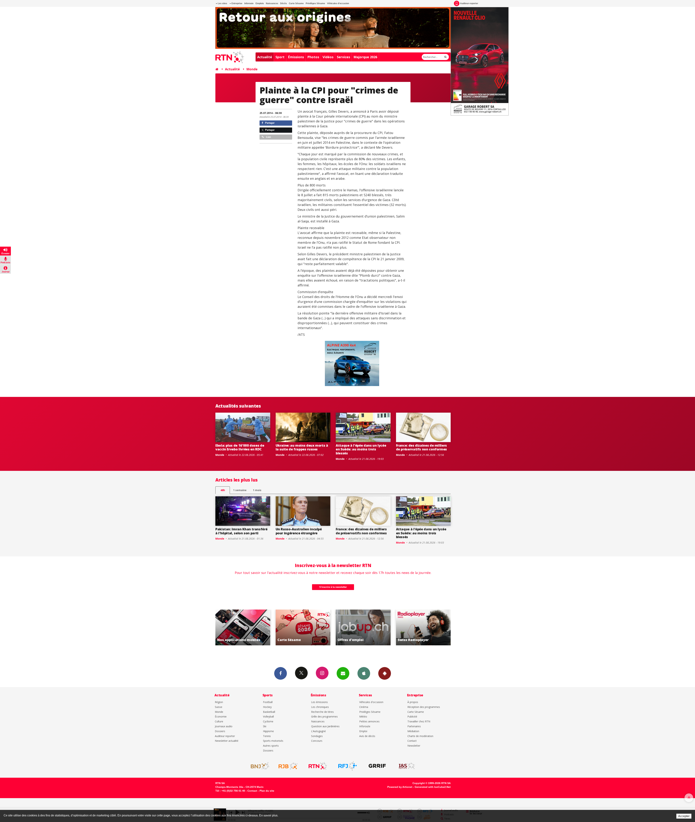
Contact (412, 740)
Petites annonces (369, 721)
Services (343, 57)
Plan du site (267, 790)
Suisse (218, 707)
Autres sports (271, 745)
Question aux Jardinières (325, 726)
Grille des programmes (324, 716)
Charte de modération (420, 736)
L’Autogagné (318, 731)
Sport (280, 57)
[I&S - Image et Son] (406, 766)
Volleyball (268, 716)
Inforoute (249, 3)
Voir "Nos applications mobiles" (423, 627)
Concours (316, 740)
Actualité (264, 57)
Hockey (267, 707)
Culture (219, 721)
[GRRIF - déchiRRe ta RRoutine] (377, 766)
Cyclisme (268, 721)
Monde (252, 69)
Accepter (684, 816)
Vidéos (328, 57)
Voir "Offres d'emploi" (303, 627)
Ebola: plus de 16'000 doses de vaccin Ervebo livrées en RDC (239, 447)
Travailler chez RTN (418, 721)
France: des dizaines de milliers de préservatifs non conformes (421, 447)
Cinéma (363, 707)
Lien (268, 137)
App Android (384, 673)
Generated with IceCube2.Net (433, 786)
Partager (269, 123)
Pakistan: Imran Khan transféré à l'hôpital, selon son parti (241, 531)
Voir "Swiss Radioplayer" (363, 627)
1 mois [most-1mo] (257, 490)
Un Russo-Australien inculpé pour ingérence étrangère (299, 531)
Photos (313, 57)
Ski (264, 726)
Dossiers (220, 731)
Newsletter (413, 745)
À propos (412, 702)
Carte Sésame (296, 3)
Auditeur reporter (225, 736)
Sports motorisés (273, 740)
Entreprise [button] (236, 3)
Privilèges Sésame (315, 3)
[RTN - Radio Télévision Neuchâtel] (317, 766)
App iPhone (363, 673)
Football (268, 702)
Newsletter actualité (226, 740)
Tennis (267, 736)
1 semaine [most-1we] (240, 490)
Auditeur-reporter (469, 3)
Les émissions (319, 702)
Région (219, 702)
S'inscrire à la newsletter (333, 587)
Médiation (413, 731)
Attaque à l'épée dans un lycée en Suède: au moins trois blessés (361, 449)
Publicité (412, 716)
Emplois (260, 3)
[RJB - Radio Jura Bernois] (288, 766)
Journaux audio (223, 726)
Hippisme (268, 731)
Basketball (269, 712)
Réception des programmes (423, 707)
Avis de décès (367, 736)
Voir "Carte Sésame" (243, 627)
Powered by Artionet (399, 786)
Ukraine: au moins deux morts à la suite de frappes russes (302, 447)
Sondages (317, 736)
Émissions (296, 57)
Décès (283, 3)
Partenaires (414, 726)
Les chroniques (320, 707)
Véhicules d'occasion (338, 3)
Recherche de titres (322, 712)
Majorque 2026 (365, 57)
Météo (363, 716)
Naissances (272, 3)
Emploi (363, 731)
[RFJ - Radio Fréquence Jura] (347, 766)
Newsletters (343, 673)
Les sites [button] (222, 3)
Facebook (280, 673)
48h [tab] (222, 490)
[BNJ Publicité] (258, 766)
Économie (221, 716)
